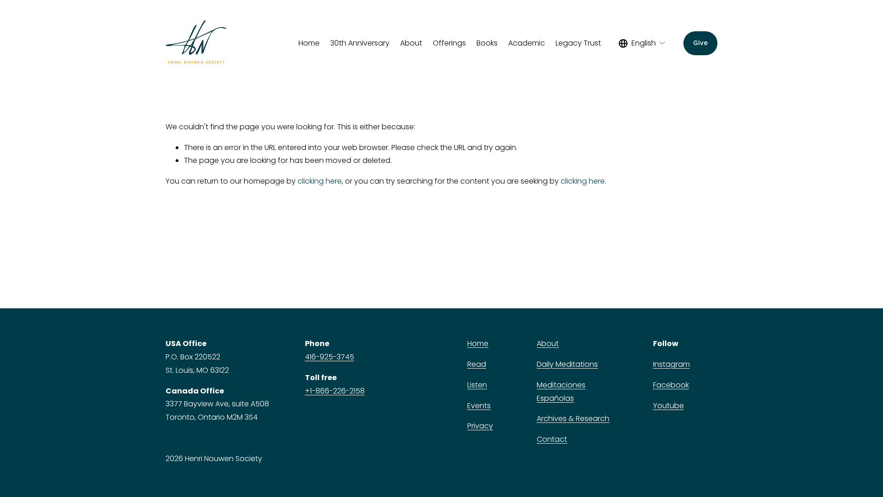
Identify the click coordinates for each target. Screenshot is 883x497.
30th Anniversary (360, 43)
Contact (552, 439)
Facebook (671, 385)
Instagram (671, 364)
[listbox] (642, 43)
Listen (477, 385)
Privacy (480, 426)
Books (487, 43)
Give (700, 43)
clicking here (320, 181)
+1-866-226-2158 (335, 391)
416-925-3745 (329, 357)
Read (476, 364)
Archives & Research (573, 418)
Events (479, 405)
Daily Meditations (567, 364)
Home (309, 43)
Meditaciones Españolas (561, 392)
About (548, 343)
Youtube (668, 405)
